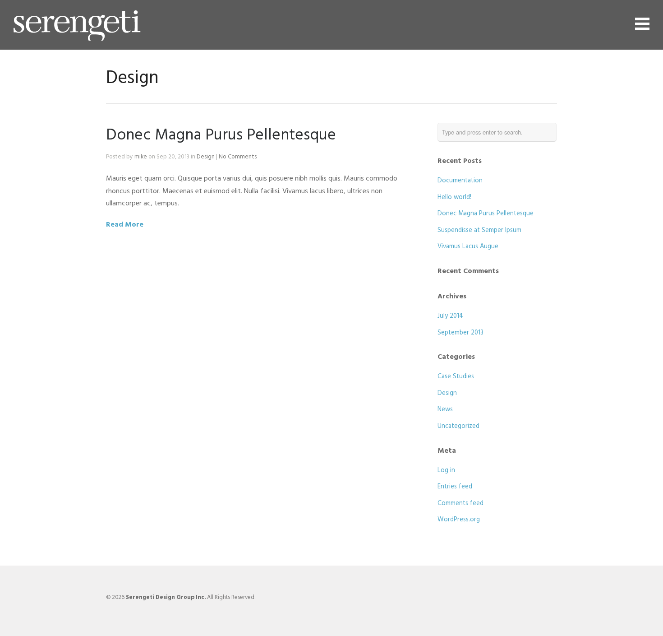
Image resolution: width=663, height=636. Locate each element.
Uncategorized (458, 426)
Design (206, 157)
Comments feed (460, 503)
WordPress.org (458, 520)
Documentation (460, 181)
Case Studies (455, 376)
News (445, 409)
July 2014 (450, 316)
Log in (446, 470)
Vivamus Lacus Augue (467, 246)
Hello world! (454, 197)
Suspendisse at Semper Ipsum (479, 230)
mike (140, 157)
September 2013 (460, 333)
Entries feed (454, 487)
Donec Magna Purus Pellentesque (221, 135)
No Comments (238, 157)
